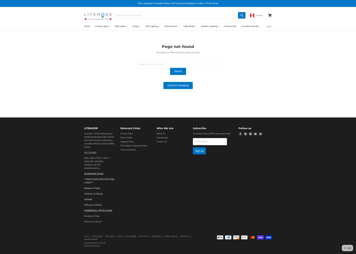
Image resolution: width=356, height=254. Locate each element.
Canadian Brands (250, 26)
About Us (161, 133)
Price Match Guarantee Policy (133, 145)
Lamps (135, 26)
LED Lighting (152, 26)
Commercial (162, 137)
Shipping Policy (127, 141)
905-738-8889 (90, 152)
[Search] (241, 15)
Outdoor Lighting (209, 26)
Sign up (199, 151)
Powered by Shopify (92, 246)
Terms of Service (128, 150)
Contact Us (162, 141)
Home (87, 26)
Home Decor (171, 26)
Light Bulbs (189, 26)
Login (268, 26)
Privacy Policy (126, 133)
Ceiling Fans (230, 26)
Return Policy (126, 137)
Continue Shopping (178, 85)
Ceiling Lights (102, 26)
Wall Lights (120, 26)
